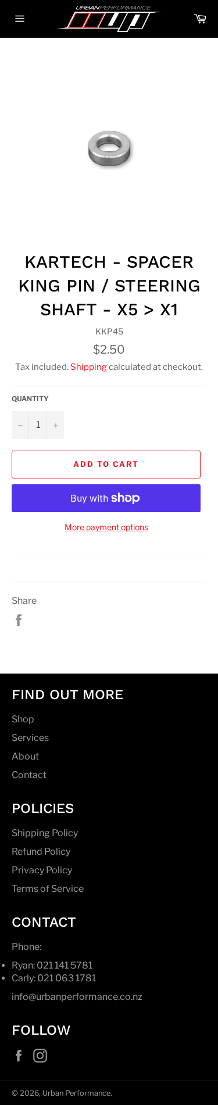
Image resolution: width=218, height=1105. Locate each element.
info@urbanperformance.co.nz (77, 996)
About (25, 756)
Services (30, 737)
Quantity (30, 398)
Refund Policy (41, 851)
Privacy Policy (42, 870)
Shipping (88, 367)
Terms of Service (48, 888)
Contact (29, 774)
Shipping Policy (45, 832)
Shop (23, 719)
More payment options (106, 527)
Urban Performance (76, 1093)
